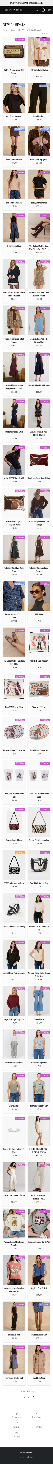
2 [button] (28, 1397)
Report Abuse (26, 1457)
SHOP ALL (22, 30)
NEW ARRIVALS (35, 30)
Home (5, 30)
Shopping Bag (37, 1426)
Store (13, 30)
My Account (16, 1417)
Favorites (16, 1426)
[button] (13, 10)
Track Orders (36, 1417)
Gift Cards (16, 1436)
